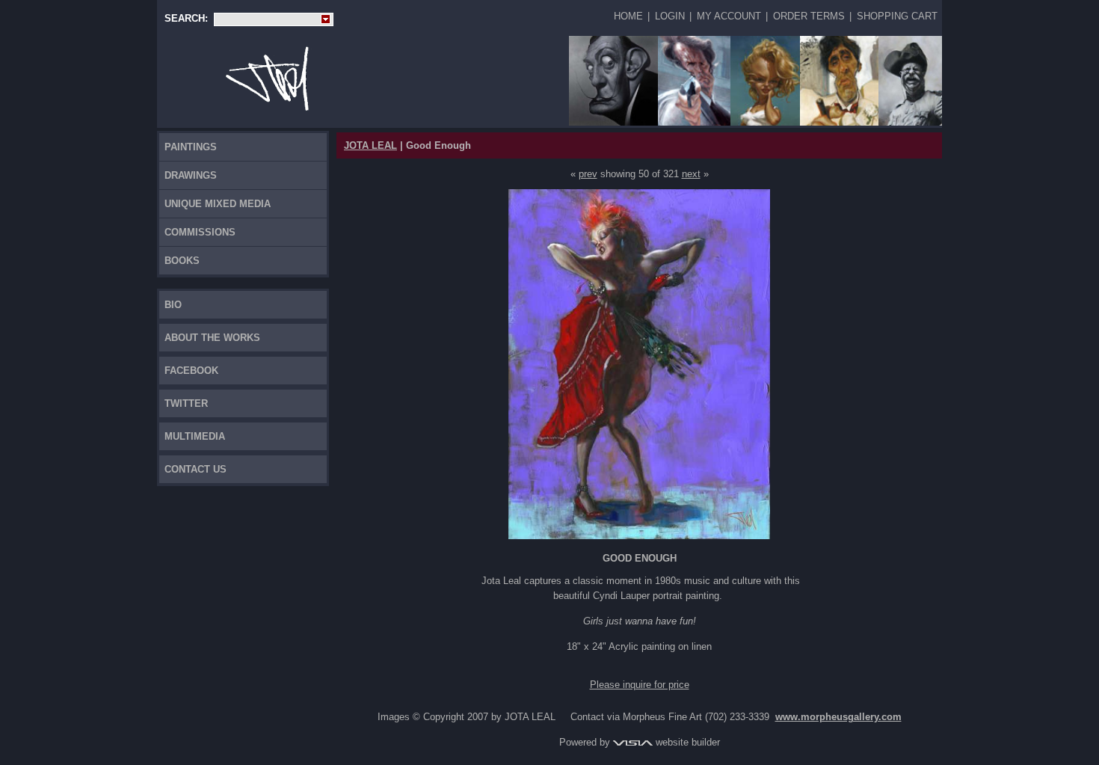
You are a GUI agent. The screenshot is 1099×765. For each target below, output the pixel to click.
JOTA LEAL (370, 145)
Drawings (190, 175)
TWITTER (186, 403)
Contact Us (195, 469)
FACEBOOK (191, 370)
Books (182, 260)
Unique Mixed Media (217, 203)
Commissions (200, 232)
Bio (173, 304)
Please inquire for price (639, 684)
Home (628, 16)
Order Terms (809, 16)
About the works (212, 337)
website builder (686, 742)
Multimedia (194, 436)
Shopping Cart (897, 16)
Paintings (190, 147)
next (691, 173)
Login (670, 16)
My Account (729, 16)
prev (588, 173)
